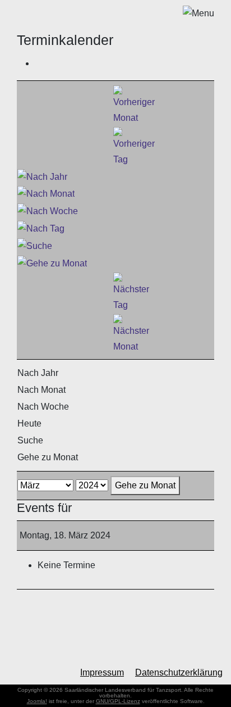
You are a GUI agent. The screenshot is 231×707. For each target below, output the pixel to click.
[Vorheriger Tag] (134, 146)
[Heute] (40, 228)
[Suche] (34, 245)
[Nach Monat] (46, 193)
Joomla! (37, 701)
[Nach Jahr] (42, 176)
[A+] (48, 672)
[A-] (11, 673)
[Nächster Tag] (131, 292)
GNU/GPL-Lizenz (118, 701)
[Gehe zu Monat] (52, 263)
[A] (29, 673)
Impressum (102, 672)
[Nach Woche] (47, 210)
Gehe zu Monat (145, 485)
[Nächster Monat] (131, 333)
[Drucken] (38, 63)
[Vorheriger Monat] (134, 105)
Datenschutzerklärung (179, 672)
